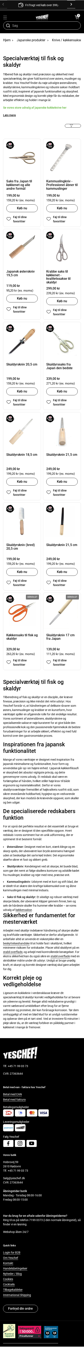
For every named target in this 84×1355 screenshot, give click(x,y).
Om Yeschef (10, 1257)
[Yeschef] (42, 17)
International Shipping (17, 1295)
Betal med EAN (12, 1094)
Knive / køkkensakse (67, 40)
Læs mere (9, 115)
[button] (77, 17)
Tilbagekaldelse (12, 1289)
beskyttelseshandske (16, 943)
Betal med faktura (14, 1099)
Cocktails (9, 1284)
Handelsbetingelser (15, 1268)
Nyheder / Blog (12, 1273)
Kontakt (8, 1263)
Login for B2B (11, 1252)
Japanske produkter (31, 40)
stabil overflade (12, 952)
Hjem (7, 40)
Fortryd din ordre (20, 1308)
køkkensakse (23, 910)
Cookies (8, 1279)
